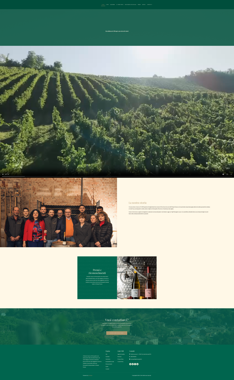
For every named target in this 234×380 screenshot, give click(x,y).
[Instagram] (135, 364)
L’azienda (112, 4)
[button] (117, 111)
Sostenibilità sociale (130, 4)
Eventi (144, 4)
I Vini (107, 4)
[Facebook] (130, 364)
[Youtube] (137, 364)
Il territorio (119, 4)
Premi (139, 4)
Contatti (149, 4)
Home (103, 4)
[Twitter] (133, 364)
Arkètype (90, 375)
